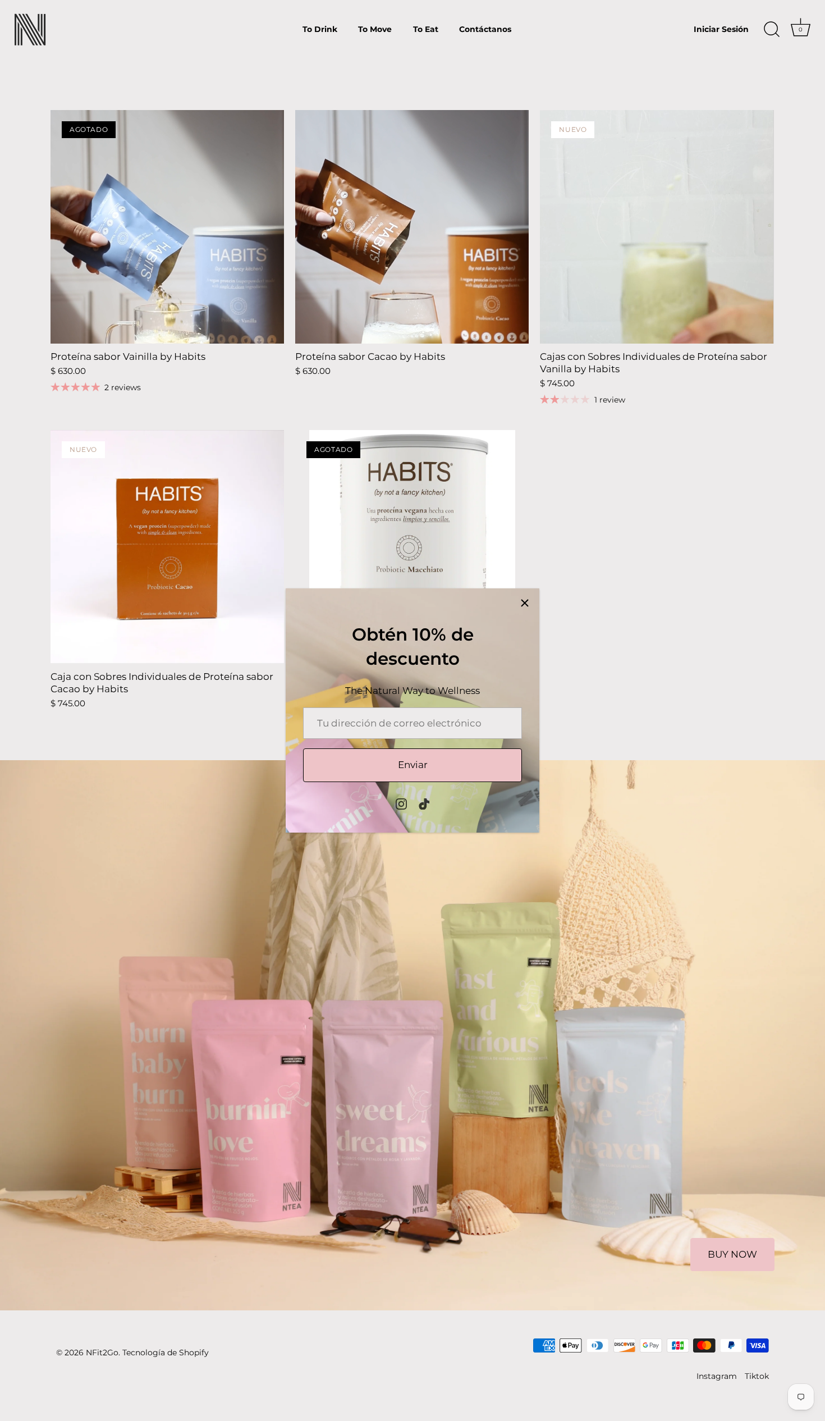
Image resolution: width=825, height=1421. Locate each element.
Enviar (413, 764)
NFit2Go (102, 1352)
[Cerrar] (524, 603)
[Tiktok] (424, 802)
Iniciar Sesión (721, 29)
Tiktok (757, 1376)
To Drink (319, 29)
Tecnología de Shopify (165, 1352)
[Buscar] (771, 29)
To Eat (425, 29)
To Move (375, 29)
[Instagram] (401, 802)
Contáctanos (485, 29)
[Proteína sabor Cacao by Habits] (412, 227)
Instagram (716, 1376)
